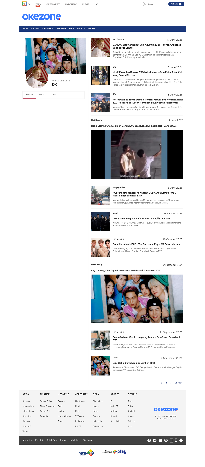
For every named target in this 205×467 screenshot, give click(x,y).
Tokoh (25, 431)
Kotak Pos (52, 440)
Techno (132, 394)
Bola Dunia (98, 426)
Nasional (26, 401)
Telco (130, 406)
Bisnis (130, 401)
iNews (85, 4)
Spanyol (96, 416)
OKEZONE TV (53, 4)
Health (61, 411)
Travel (91, 28)
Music (77, 411)
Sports (81, 28)
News (26, 28)
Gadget (131, 411)
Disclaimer (88, 440)
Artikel (29, 95)
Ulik (130, 426)
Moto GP (114, 406)
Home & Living (64, 416)
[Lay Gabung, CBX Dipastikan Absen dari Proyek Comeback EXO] (137, 299)
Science (131, 421)
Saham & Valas (46, 401)
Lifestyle (47, 28)
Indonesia (97, 421)
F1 (111, 401)
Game (131, 416)
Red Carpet (80, 421)
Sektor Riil (44, 411)
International (28, 411)
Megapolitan (28, 406)
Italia (95, 411)
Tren (39, 5)
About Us (27, 440)
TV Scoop (79, 416)
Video (53, 95)
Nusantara (27, 416)
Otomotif (26, 426)
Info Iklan (74, 440)
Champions (98, 401)
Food (60, 406)
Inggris (96, 406)
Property (44, 416)
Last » (178, 383)
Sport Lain (115, 421)
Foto (41, 95)
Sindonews (71, 4)
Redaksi (39, 440)
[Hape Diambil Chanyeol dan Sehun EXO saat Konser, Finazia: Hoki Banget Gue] (137, 154)
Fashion (61, 401)
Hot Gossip (80, 401)
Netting (114, 411)
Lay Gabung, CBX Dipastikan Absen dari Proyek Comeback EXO (126, 270)
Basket (114, 416)
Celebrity (61, 28)
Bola (71, 28)
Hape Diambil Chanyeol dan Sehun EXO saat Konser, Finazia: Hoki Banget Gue (134, 126)
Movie (78, 406)
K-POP (78, 426)
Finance (35, 28)
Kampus (26, 421)
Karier (63, 440)
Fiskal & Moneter (47, 406)
